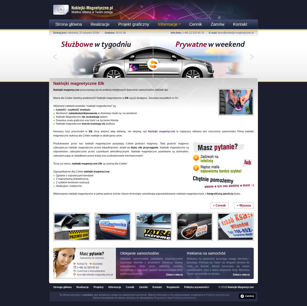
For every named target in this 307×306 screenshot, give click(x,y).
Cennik (195, 24)
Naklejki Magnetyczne (241, 287)
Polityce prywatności (217, 294)
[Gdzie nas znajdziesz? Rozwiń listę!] (153, 281)
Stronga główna (62, 287)
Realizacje (100, 24)
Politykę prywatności (184, 297)
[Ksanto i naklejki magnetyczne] (235, 211)
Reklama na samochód (201, 258)
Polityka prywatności (196, 287)
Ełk (176, 98)
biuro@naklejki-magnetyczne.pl (236, 32)
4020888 (97, 264)
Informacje (168, 24)
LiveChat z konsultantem (91, 271)
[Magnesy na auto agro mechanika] (112, 211)
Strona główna (68, 24)
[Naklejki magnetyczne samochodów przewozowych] (71, 211)
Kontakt (240, 24)
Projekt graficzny (133, 24)
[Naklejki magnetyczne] (83, 4)
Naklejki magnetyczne (161, 131)
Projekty (99, 287)
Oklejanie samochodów (134, 258)
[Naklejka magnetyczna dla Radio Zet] (194, 211)
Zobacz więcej (174, 274)
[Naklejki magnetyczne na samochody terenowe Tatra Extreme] (153, 211)
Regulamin (173, 287)
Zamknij (247, 296)
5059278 (82, 264)
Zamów (217, 24)
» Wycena (244, 205)
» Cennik (219, 205)
